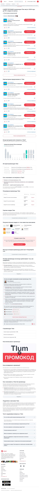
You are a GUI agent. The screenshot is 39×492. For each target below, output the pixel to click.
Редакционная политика (24, 476)
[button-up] (4, 27)
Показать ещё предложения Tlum (20, 135)
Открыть (32, 197)
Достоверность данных (24, 475)
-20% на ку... (19, 172)
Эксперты (21, 479)
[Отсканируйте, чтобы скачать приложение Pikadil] (6, 482)
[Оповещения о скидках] (25, 1)
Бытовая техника (22, 455)
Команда (21, 472)
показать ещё (24, 141)
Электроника (22, 452)
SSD (20, 459)
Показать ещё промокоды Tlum (19, 75)
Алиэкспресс (3, 466)
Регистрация (30, 1)
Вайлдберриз (3, 473)
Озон (2, 472)
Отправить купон (19, 244)
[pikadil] (1, 1)
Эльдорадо (3, 469)
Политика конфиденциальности (16, 490)
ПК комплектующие (23, 456)
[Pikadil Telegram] (24, 466)
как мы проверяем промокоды (17, 303)
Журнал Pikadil (22, 473)
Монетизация (22, 478)
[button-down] (8, 27)
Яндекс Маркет (3, 470)
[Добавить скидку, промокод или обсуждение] (38, 1)
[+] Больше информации (31, 27)
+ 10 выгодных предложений (10, 13)
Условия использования (5, 490)
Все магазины (3, 476)
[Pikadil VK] (21, 466)
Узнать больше (19, 6)
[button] (15, 1)
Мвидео (2, 467)
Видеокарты (22, 458)
